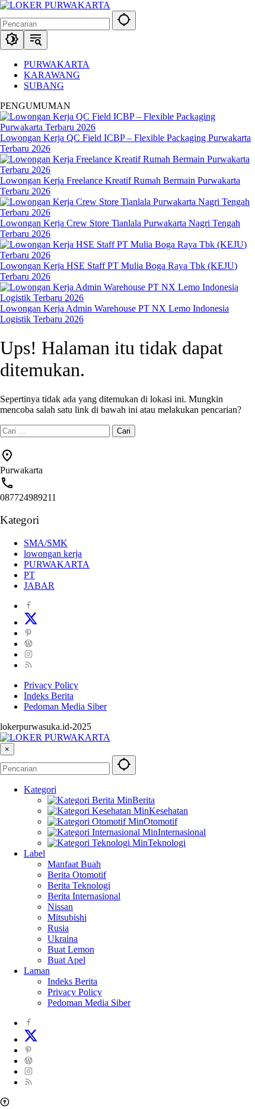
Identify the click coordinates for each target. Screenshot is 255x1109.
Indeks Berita (49, 696)
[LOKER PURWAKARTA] (55, 5)
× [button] (7, 749)
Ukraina (62, 939)
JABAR (39, 586)
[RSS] (28, 665)
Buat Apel (66, 960)
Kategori (40, 789)
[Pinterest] (28, 633)
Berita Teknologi (78, 885)
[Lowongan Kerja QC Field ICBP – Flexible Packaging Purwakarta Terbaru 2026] (127, 127)
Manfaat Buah (74, 864)
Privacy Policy (51, 685)
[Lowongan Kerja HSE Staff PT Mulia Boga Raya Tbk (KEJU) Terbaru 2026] (127, 255)
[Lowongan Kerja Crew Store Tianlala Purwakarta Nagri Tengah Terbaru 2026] (127, 212)
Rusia (58, 928)
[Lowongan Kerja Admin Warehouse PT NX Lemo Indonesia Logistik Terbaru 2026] (127, 298)
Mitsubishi (67, 917)
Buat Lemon (70, 949)
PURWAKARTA (57, 564)
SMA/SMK (46, 543)
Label (34, 853)
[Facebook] (28, 606)
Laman (37, 971)
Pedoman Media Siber (65, 706)
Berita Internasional (83, 896)
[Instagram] (28, 654)
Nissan (60, 907)
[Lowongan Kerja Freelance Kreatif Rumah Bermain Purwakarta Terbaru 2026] (127, 170)
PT (29, 575)
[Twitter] (31, 622)
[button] (124, 20)
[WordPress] (28, 644)
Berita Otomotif (76, 875)
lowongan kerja (53, 554)
